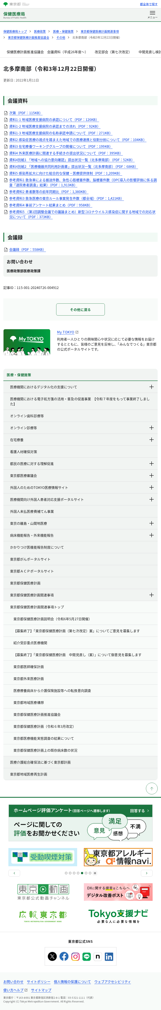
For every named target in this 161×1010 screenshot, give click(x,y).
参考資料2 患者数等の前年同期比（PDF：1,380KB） (48, 191)
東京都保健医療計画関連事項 (32, 594)
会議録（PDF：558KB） (27, 249)
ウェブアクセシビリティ (112, 981)
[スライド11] (86, 873)
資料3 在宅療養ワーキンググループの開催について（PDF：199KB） (61, 146)
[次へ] (147, 873)
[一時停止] (95, 873)
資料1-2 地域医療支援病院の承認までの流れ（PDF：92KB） (55, 126)
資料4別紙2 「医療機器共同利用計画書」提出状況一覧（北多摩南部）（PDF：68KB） (73, 166)
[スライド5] (74, 873)
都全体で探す (149, 4)
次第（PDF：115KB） (26, 112)
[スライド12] (90, 873)
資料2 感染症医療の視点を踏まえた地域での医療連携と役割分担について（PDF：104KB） (78, 139)
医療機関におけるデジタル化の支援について (43, 386)
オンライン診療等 (23, 427)
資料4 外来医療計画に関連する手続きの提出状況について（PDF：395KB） (66, 152)
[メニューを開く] (152, 15)
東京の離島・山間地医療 (28, 523)
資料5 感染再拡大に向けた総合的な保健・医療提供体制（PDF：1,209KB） (65, 173)
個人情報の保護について (72, 981)
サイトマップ (41, 989)
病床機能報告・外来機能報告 (32, 535)
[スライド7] (78, 873)
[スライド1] (66, 873)
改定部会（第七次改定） (113, 51)
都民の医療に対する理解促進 (32, 463)
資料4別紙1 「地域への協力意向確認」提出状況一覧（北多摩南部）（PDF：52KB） (72, 159)
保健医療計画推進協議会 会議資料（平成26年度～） (47, 51)
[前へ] (14, 873)
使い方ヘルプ (13, 989)
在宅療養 (16, 439)
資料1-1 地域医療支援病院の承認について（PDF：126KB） (54, 119)
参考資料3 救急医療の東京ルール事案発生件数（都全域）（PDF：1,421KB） (66, 198)
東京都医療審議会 (23, 475)
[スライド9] (82, 873)
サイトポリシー (39, 981)
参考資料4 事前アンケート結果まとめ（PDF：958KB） (50, 204)
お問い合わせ (13, 981)
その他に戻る (80, 309)
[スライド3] (70, 873)
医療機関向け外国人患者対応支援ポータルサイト (47, 499)
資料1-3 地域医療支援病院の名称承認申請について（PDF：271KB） (61, 132)
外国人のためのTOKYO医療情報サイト (39, 487)
